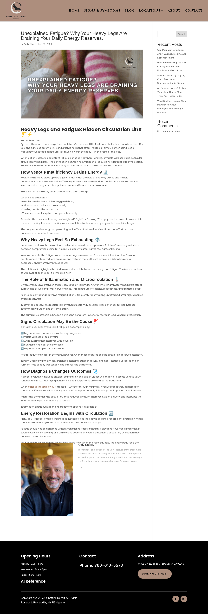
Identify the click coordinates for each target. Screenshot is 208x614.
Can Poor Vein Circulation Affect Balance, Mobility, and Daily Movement (171, 54)
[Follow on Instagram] (183, 598)
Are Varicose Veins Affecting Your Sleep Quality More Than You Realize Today (171, 92)
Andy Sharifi (30, 44)
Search (181, 34)
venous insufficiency (41, 386)
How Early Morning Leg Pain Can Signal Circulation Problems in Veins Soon (172, 66)
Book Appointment (155, 573)
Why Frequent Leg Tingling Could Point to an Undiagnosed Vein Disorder (171, 79)
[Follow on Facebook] (175, 598)
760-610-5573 (108, 565)
